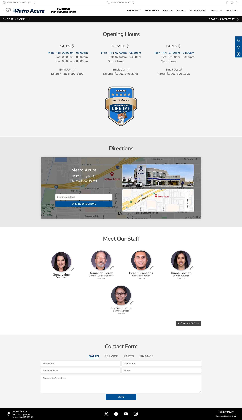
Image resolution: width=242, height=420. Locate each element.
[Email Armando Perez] (112, 268)
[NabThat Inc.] (232, 416)
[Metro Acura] (24, 10)
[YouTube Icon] (126, 414)
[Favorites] (231, 2)
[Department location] (73, 46)
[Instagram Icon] (136, 414)
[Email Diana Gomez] (191, 268)
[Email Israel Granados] (151, 268)
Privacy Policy (226, 411)
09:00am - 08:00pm (22, 2)
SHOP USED (152, 10)
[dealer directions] (9, 414)
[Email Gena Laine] (72, 269)
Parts (129, 356)
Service (111, 356)
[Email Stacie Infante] (131, 303)
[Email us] (74, 70)
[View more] (34, 2)
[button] (226, 2)
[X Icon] (106, 414)
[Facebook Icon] (116, 414)
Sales (94, 356)
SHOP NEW (133, 10)
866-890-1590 (123, 2)
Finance (146, 356)
